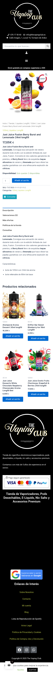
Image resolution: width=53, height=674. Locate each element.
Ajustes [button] (20, 669)
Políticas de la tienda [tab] (12, 225)
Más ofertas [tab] (8, 220)
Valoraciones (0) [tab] (10, 215)
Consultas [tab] (7, 230)
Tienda (11, 123)
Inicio (5, 123)
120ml (33, 123)
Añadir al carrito (22, 180)
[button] (26, 61)
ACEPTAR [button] (32, 670)
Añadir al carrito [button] (13, 336)
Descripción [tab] (8, 210)
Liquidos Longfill (22, 123)
